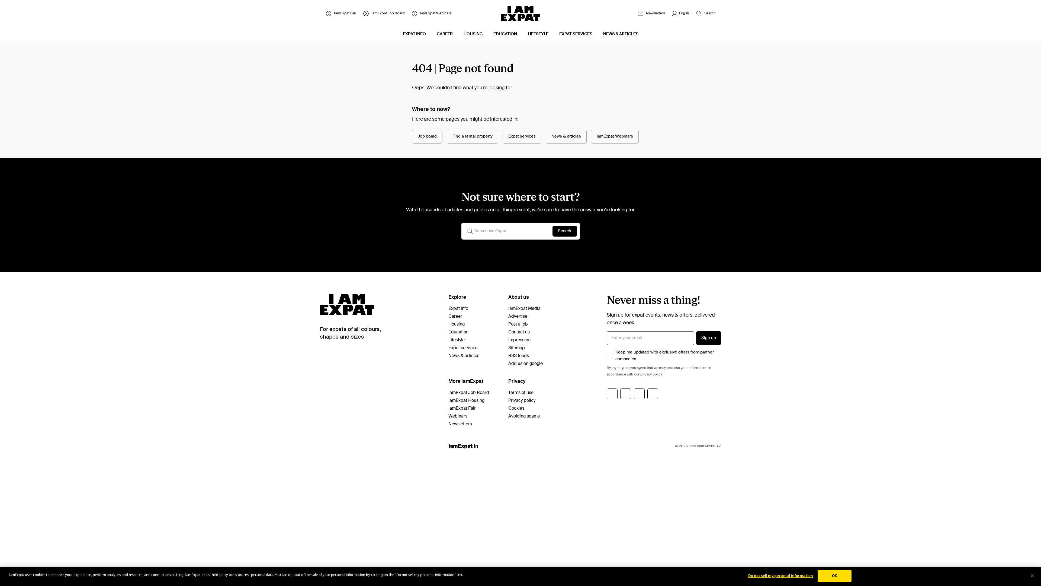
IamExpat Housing (466, 401)
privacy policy (651, 374)
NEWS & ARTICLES (620, 34)
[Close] (1032, 576)
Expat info (458, 309)
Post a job (518, 324)
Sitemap (516, 348)
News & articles (566, 136)
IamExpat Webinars (615, 136)
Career (455, 316)
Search (564, 231)
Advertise (517, 316)
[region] (520, 576)
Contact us (519, 332)
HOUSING (473, 34)
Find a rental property (472, 136)
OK (834, 575)
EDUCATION (505, 34)
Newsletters (460, 424)
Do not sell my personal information (780, 575)
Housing (456, 324)
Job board (427, 136)
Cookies (516, 408)
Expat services (522, 136)
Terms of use (521, 393)
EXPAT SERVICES (575, 34)
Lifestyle (456, 340)
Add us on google (525, 364)
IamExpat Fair (462, 408)
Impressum (519, 340)
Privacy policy (521, 401)
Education (458, 332)
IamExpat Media (524, 309)
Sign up (708, 338)
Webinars (457, 416)
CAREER (445, 34)
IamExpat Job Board (468, 393)
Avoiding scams (524, 416)
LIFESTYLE (538, 34)
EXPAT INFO (414, 34)
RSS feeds (518, 356)
